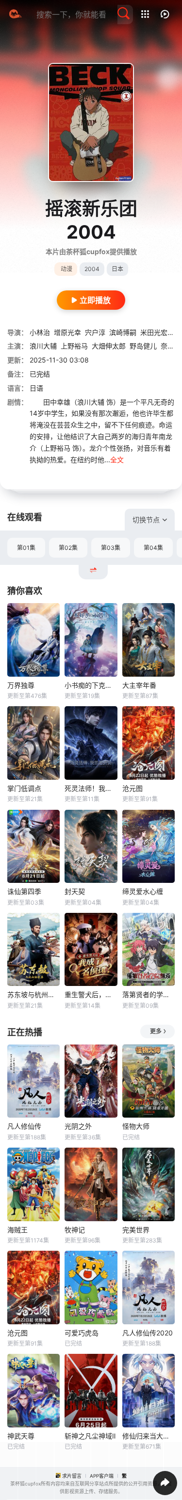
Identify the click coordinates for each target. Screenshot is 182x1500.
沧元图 (132, 788)
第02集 (68, 547)
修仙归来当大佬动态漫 (148, 1436)
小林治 (40, 332)
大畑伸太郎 (109, 346)
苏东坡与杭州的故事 (33, 994)
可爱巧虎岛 (82, 1333)
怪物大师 (135, 1126)
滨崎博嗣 (122, 332)
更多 (156, 1031)
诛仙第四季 (24, 891)
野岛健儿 (143, 346)
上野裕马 (74, 346)
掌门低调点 (24, 788)
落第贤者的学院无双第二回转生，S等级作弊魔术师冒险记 (148, 994)
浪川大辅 (43, 346)
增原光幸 (67, 332)
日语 (36, 388)
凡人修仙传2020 (147, 1333)
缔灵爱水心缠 (142, 891)
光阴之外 (78, 1126)
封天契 (75, 891)
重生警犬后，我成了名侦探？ (91, 994)
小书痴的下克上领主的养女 (91, 685)
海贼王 (17, 1230)
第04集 (153, 547)
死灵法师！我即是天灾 (91, 788)
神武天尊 (20, 1436)
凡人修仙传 (24, 1126)
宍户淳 (95, 332)
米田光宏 (153, 332)
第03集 (110, 547)
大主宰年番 (139, 685)
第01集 (26, 547)
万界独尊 (20, 685)
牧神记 (75, 1230)
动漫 (66, 269)
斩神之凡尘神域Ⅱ (90, 1436)
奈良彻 (171, 346)
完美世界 (135, 1230)
